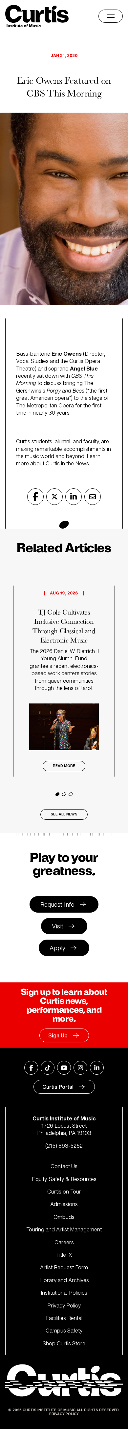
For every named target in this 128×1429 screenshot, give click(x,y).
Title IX (64, 1254)
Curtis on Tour (64, 1191)
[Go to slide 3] (71, 794)
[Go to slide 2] (64, 794)
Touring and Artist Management (64, 1229)
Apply (57, 948)
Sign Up (58, 1035)
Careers (64, 1242)
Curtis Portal (58, 1087)
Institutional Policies (64, 1292)
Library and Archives (64, 1280)
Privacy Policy (64, 1305)
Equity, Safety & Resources (64, 1179)
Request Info (57, 904)
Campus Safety (64, 1330)
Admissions (64, 1204)
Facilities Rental (64, 1318)
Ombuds (64, 1217)
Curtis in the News (67, 463)
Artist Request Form (64, 1267)
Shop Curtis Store (64, 1343)
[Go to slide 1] (57, 794)
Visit (57, 926)
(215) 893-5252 (64, 1145)
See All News (64, 814)
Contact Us (64, 1166)
